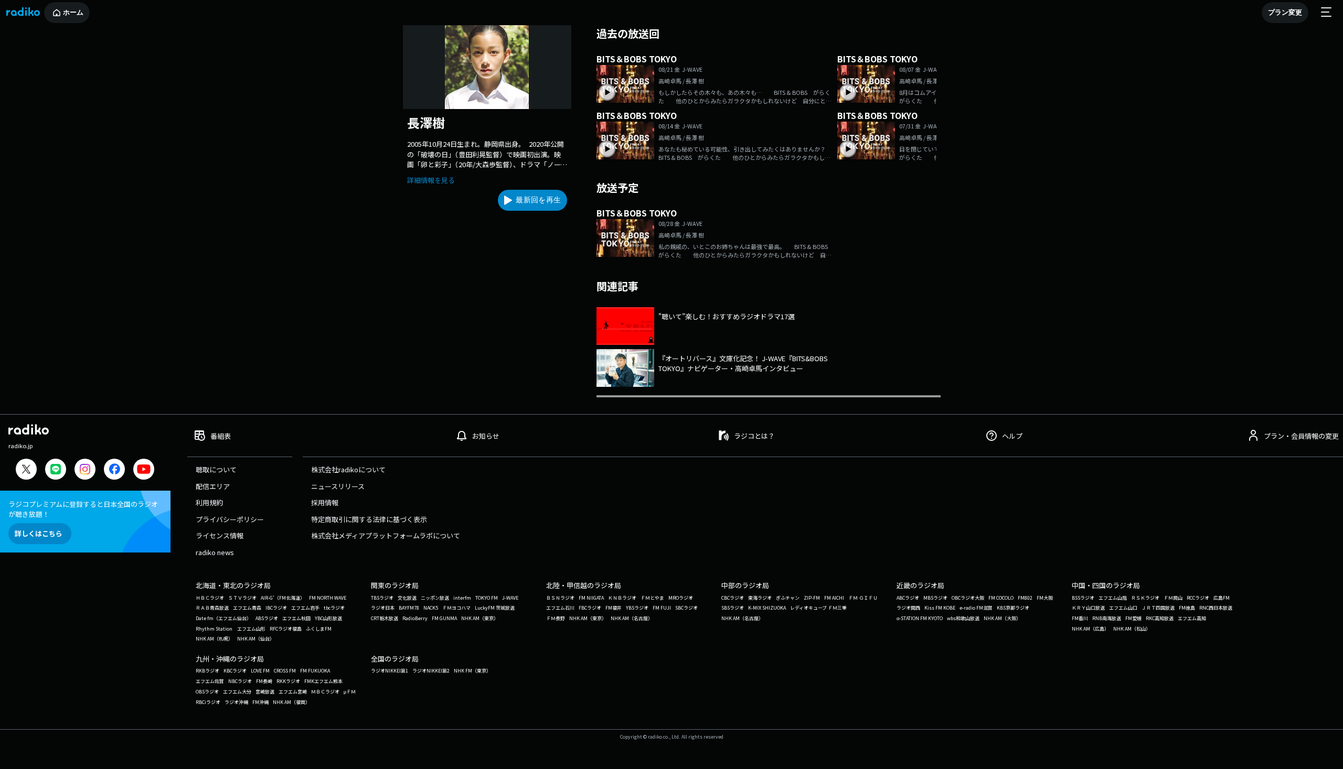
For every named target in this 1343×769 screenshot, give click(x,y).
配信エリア (213, 486)
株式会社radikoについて (348, 469)
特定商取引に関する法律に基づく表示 (369, 519)
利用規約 (209, 502)
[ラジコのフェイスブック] (114, 470)
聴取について (216, 469)
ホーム (73, 12)
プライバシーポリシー (230, 519)
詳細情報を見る (431, 180)
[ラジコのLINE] (55, 470)
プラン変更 (1285, 12)
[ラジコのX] (26, 470)
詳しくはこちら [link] (38, 533)
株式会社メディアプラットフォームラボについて (385, 535)
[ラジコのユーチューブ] (143, 470)
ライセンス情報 (219, 535)
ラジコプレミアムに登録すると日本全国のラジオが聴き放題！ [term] (83, 509)
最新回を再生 (538, 200)
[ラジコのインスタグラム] (84, 469)
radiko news (215, 552)
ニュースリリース (338, 486)
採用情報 (324, 502)
